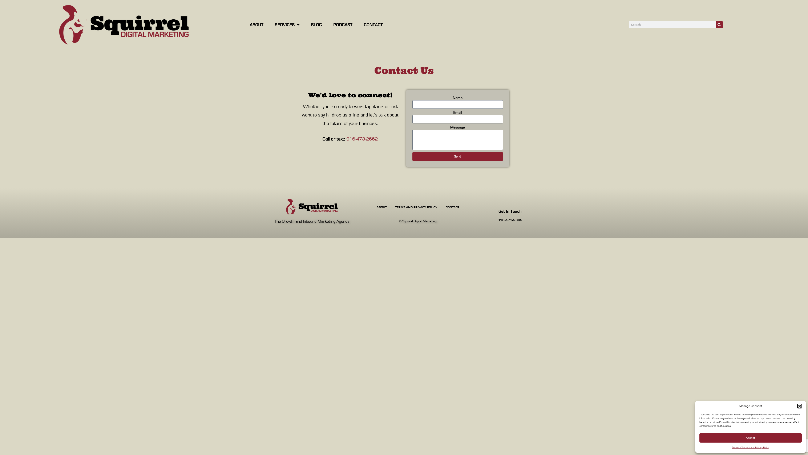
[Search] (719, 24)
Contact (373, 24)
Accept (750, 437)
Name (457, 98)
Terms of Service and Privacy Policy (750, 447)
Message (457, 127)
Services (285, 24)
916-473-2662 (362, 139)
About (256, 24)
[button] (799, 406)
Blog (316, 24)
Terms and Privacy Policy (416, 207)
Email (457, 113)
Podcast (342, 24)
